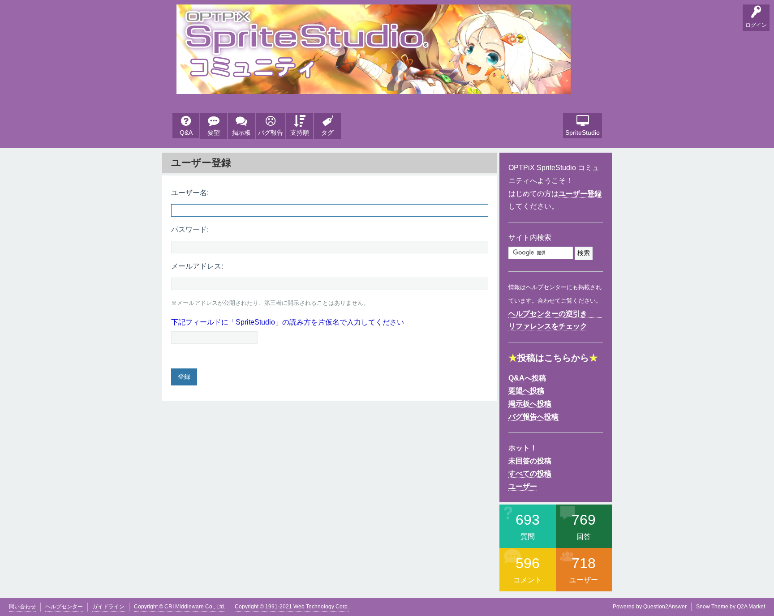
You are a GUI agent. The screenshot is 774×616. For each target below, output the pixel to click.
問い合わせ (22, 606)
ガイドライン (108, 606)
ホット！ (522, 448)
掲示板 (241, 132)
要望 (213, 132)
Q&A (186, 132)
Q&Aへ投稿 (527, 378)
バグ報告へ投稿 (533, 416)
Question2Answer (665, 606)
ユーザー (522, 486)
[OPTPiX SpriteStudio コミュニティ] (373, 87)
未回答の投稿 (529, 461)
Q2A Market (751, 606)
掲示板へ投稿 (529, 403)
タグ (327, 132)
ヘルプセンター (64, 606)
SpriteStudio (582, 132)
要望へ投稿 (526, 390)
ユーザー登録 (580, 193)
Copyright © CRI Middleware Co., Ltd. (179, 606)
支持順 (299, 132)
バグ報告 (270, 132)
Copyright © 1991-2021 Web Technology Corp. (292, 606)
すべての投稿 (529, 473)
